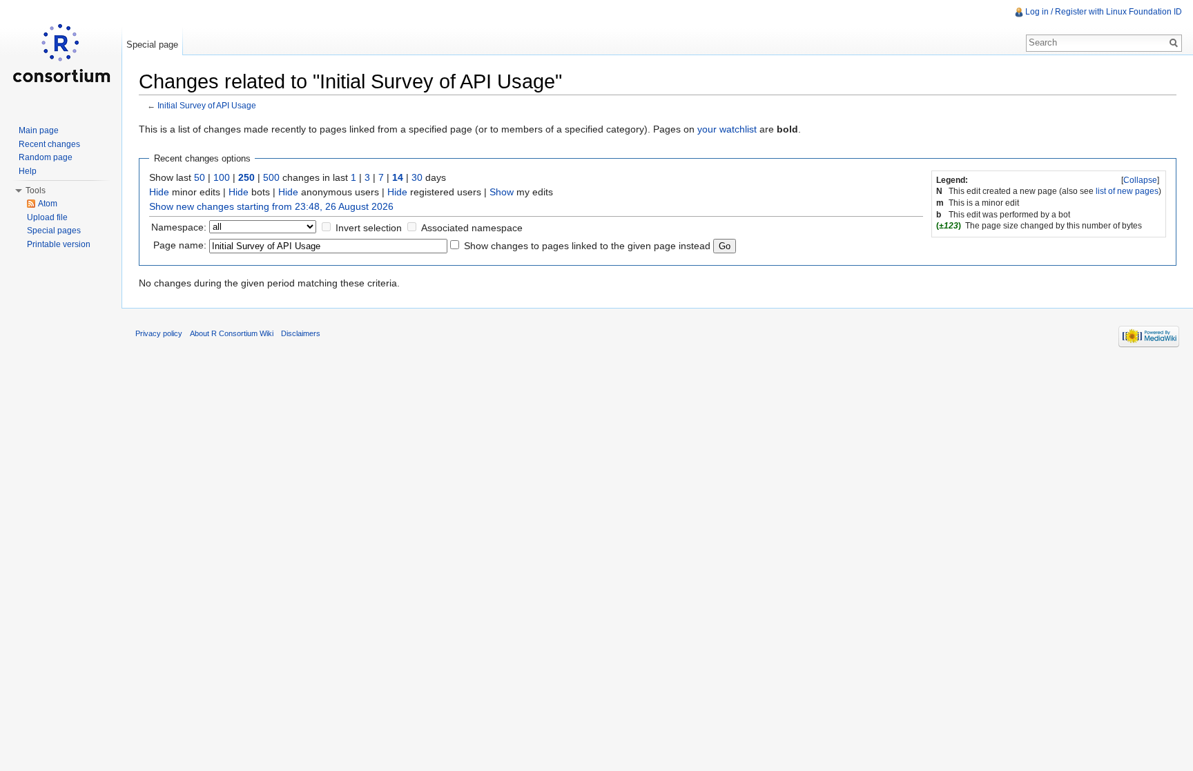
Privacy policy (158, 333)
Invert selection (369, 227)
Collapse (1140, 180)
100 (221, 177)
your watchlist (727, 129)
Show (501, 191)
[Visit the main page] (61, 55)
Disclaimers (300, 333)
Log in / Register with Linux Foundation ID (1103, 12)
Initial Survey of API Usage (206, 105)
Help (28, 171)
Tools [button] (36, 190)
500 (271, 177)
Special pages (54, 230)
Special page (152, 44)
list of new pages (1127, 191)
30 (417, 177)
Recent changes (49, 144)
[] (1140, 180)
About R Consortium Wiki (231, 333)
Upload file (47, 217)
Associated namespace (472, 227)
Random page (45, 157)
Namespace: (178, 227)
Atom (47, 203)
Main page (39, 130)
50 (199, 177)
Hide (159, 191)
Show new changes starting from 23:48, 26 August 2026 (271, 206)
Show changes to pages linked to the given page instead (587, 245)
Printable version (58, 244)
